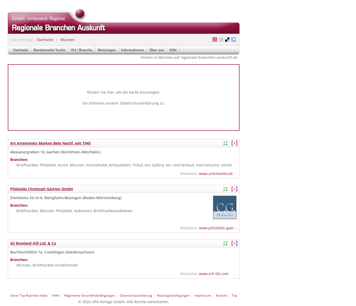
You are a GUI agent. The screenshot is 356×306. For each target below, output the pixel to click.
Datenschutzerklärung (139, 103)
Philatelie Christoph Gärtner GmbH (41, 188)
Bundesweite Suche (49, 50)
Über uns (156, 50)
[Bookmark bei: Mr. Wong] (214, 39)
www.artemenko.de (216, 173)
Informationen (132, 50)
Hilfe (173, 50)
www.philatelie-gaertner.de (223, 227)
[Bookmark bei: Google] (233, 39)
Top (234, 295)
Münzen (67, 39)
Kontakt (221, 295)
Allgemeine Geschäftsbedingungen (89, 295)
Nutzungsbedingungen (173, 295)
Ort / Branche (81, 50)
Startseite (45, 39)
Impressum (203, 295)
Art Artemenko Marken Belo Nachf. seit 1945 (50, 143)
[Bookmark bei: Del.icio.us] (227, 39)
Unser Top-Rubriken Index (29, 295)
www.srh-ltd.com (214, 273)
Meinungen (107, 50)
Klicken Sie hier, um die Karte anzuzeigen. (124, 92)
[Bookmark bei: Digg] (221, 39)
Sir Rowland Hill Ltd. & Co (33, 243)
